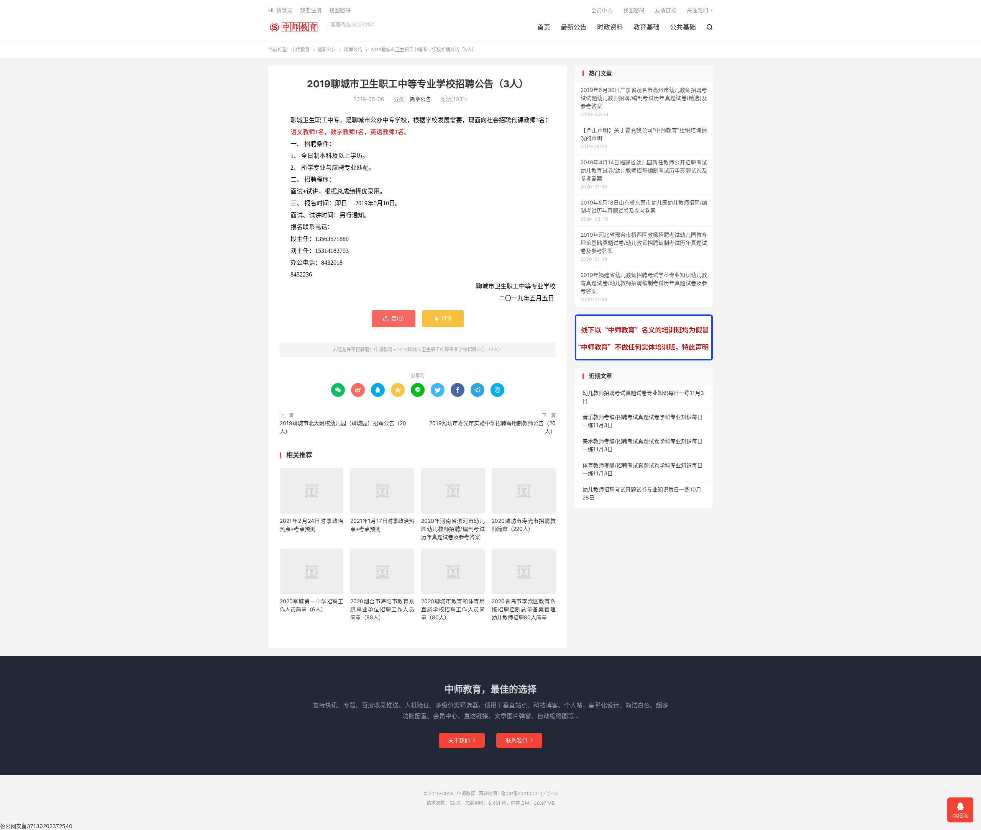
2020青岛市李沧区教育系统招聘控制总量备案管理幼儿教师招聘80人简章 (523, 609)
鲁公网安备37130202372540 (36, 826)
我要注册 (311, 10)
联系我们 (519, 740)
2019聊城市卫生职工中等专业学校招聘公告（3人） (417, 84)
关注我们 (697, 10)
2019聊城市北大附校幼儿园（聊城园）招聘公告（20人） (343, 427)
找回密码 (634, 10)
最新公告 (574, 27)
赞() (393, 318)
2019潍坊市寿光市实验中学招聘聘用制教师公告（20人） (492, 427)
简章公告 (353, 49)
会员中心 (602, 10)
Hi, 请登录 (280, 10)
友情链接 (665, 10)
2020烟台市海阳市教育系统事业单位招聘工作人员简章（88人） (382, 609)
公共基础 (683, 27)
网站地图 (488, 793)
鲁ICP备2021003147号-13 (529, 793)
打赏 (443, 318)
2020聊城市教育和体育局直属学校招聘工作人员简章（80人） (453, 609)
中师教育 (295, 27)
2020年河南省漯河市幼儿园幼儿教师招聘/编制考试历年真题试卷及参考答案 (453, 528)
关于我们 (461, 740)
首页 (543, 27)
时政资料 (610, 27)
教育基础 (646, 27)
